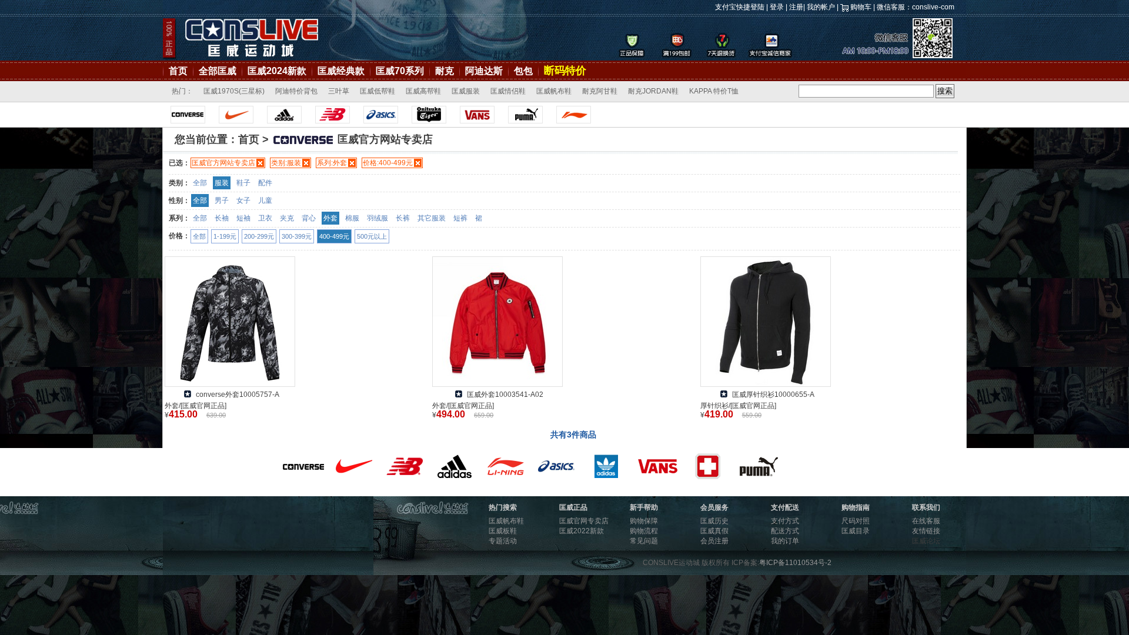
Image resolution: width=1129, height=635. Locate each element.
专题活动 (503, 541)
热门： (182, 91)
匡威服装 (466, 91)
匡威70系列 (400, 71)
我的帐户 (821, 7)
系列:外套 (332, 163)
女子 (243, 200)
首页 (178, 71)
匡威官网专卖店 (584, 521)
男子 (222, 200)
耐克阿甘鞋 (599, 91)
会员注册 (714, 541)
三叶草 (338, 91)
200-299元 (259, 236)
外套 (330, 218)
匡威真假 (714, 531)
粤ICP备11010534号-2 (795, 563)
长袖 (222, 218)
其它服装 (431, 218)
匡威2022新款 (581, 531)
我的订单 (785, 541)
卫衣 (265, 218)
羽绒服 (377, 218)
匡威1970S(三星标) (234, 91)
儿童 (265, 200)
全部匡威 (217, 71)
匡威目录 (855, 531)
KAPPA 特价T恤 (714, 91)
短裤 (460, 218)
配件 (265, 183)
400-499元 (334, 236)
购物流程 (644, 531)
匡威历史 (714, 521)
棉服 (352, 218)
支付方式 (785, 521)
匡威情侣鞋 (508, 91)
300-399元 (297, 236)
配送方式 (785, 531)
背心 (309, 218)
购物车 (860, 7)
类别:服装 (286, 163)
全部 (200, 183)
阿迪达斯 (484, 71)
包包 (523, 71)
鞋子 (243, 183)
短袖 (243, 218)
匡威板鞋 (503, 531)
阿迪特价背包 (296, 91)
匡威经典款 (341, 71)
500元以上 (372, 236)
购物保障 (644, 521)
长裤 (403, 218)
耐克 (444, 71)
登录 (777, 7)
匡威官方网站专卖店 (223, 163)
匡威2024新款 (277, 71)
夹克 (287, 218)
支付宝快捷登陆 (739, 7)
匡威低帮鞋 (377, 91)
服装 (222, 183)
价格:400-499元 (388, 163)
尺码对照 (855, 521)
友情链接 (926, 531)
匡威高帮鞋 (423, 91)
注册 (796, 7)
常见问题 (644, 541)
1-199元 (224, 236)
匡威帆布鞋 (554, 91)
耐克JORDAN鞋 (653, 91)
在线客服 (926, 521)
